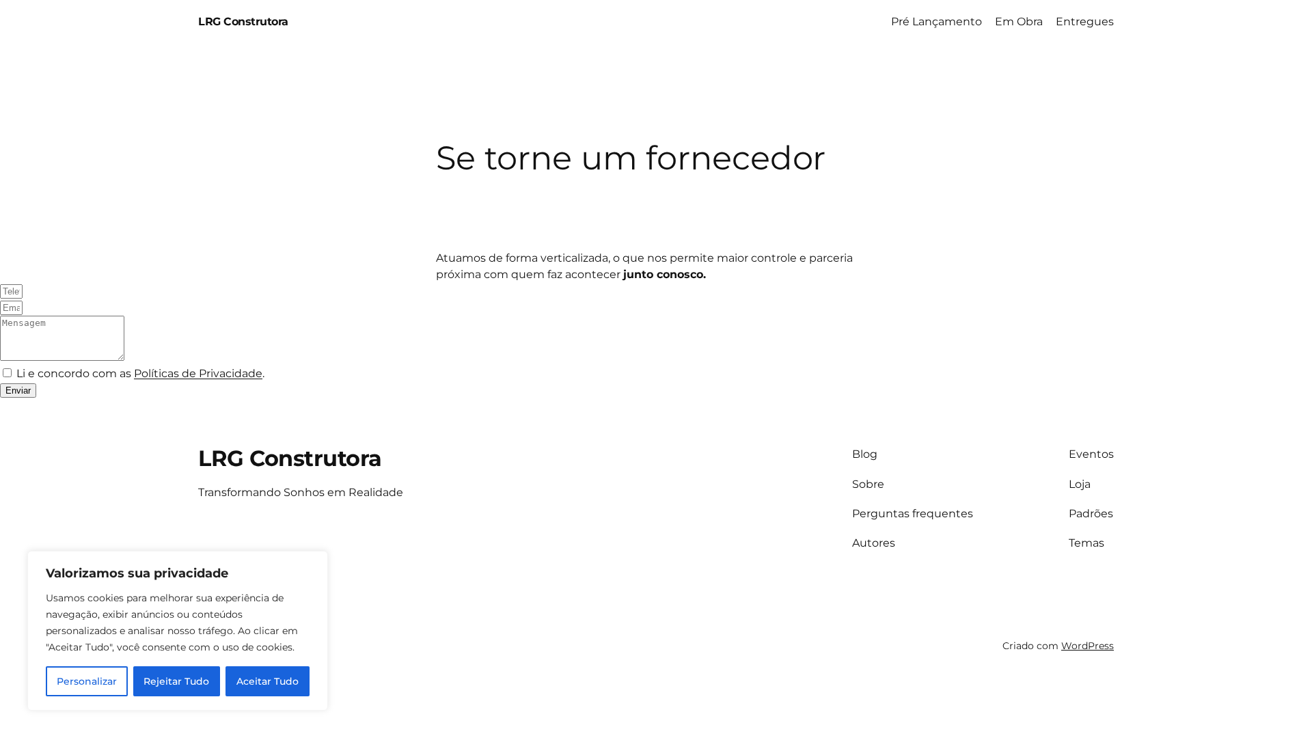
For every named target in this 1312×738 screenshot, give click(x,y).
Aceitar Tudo (267, 681)
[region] (177, 631)
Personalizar (87, 681)
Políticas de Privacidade (198, 373)
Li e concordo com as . (140, 373)
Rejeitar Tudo (176, 681)
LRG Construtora (243, 21)
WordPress (1087, 646)
